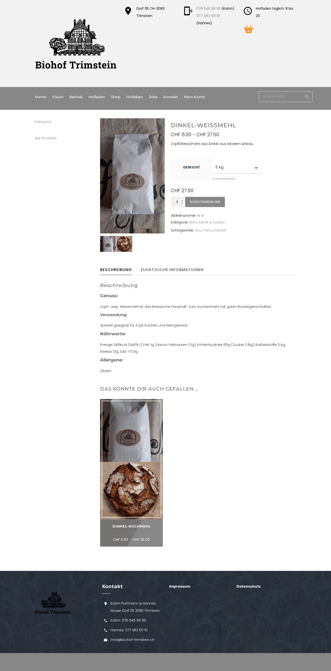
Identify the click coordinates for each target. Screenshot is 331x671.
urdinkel (219, 230)
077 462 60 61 (208, 15)
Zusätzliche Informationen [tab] (172, 269)
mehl (206, 230)
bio (198, 230)
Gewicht (191, 167)
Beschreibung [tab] (116, 269)
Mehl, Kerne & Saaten (207, 222)
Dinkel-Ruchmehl (131, 526)
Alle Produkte (46, 138)
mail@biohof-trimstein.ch (132, 639)
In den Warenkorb (205, 202)
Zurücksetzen (224, 178)
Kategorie (43, 121)
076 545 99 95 (208, 8)
